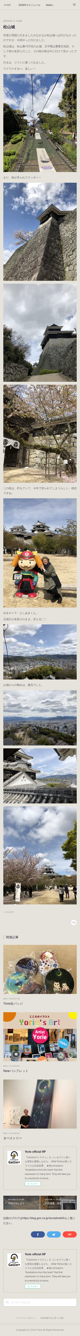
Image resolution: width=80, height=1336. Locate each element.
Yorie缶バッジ (13, 1003)
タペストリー (12, 1138)
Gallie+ (49, 4)
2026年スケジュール (29, 4)
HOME (7, 4)
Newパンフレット (15, 1070)
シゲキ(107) (8, 912)
